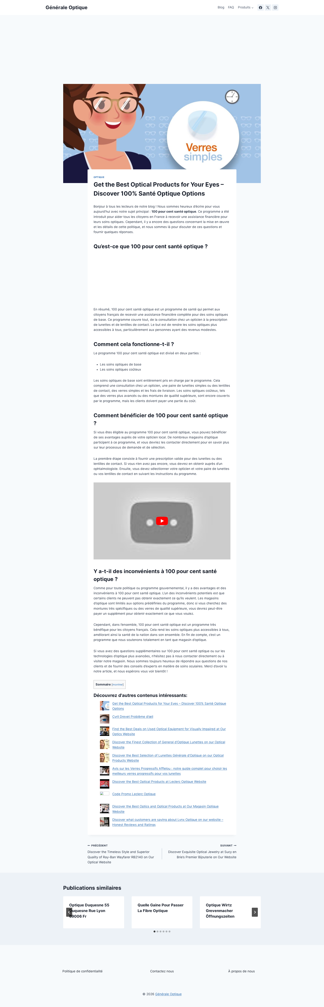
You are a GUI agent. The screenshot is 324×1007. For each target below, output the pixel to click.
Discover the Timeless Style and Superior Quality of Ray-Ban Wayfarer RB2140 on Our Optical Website (121, 854)
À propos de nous (241, 971)
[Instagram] (275, 7)
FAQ (231, 7)
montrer (117, 684)
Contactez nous (162, 971)
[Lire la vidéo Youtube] (162, 520)
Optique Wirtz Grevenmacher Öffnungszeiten (220, 911)
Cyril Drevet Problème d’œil (132, 716)
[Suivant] (255, 912)
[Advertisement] (162, 56)
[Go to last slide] (69, 912)
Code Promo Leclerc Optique (134, 794)
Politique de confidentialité (82, 971)
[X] (268, 7)
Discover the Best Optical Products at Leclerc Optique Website (159, 781)
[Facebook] (260, 7)
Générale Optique (168, 994)
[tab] (154, 931)
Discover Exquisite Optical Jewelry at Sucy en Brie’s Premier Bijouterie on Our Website (202, 851)
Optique (99, 177)
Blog (221, 7)
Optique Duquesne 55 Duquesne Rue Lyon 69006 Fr (89, 911)
